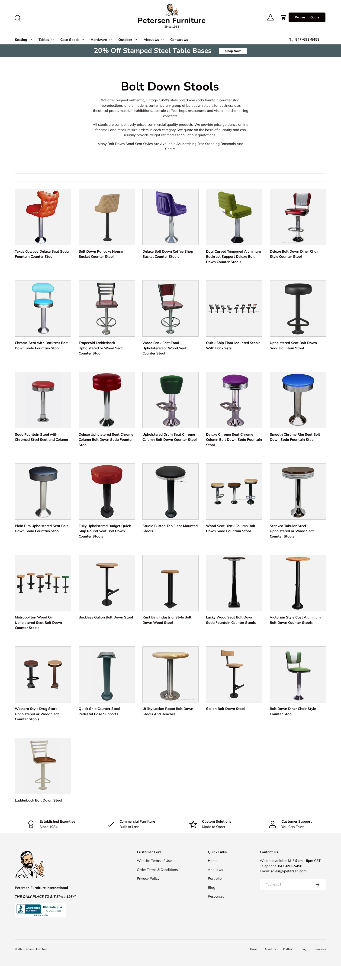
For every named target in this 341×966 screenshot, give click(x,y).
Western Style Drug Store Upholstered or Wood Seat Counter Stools (37, 713)
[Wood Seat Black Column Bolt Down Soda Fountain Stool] (234, 491)
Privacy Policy (148, 878)
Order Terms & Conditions (157, 869)
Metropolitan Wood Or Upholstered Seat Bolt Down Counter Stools (38, 622)
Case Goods (69, 39)
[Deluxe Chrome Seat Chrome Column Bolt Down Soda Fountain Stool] (234, 400)
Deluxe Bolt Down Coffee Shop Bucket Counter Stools (167, 254)
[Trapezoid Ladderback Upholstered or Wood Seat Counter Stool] (107, 308)
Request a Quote (307, 17)
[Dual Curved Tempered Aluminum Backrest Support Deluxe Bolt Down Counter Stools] (234, 217)
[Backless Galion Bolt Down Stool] (107, 583)
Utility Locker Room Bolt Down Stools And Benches (167, 711)
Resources (216, 896)
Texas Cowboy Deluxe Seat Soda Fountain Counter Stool (42, 254)
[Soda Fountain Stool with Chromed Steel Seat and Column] (43, 400)
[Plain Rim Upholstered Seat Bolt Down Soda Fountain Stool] (43, 491)
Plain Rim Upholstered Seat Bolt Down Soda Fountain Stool (41, 528)
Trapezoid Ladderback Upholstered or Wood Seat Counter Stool (101, 348)
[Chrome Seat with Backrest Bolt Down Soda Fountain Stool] (43, 308)
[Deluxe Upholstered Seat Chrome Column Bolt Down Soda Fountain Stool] (107, 400)
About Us (151, 39)
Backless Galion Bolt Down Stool (106, 617)
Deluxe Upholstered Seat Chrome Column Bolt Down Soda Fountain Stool (107, 439)
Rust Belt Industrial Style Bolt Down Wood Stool (166, 620)
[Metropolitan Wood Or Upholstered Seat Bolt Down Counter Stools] (43, 583)
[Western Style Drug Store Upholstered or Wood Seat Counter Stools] (43, 674)
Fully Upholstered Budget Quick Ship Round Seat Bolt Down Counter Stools (105, 531)
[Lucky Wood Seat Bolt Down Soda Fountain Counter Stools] (234, 583)
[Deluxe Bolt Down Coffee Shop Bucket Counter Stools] (170, 217)
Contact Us (179, 39)
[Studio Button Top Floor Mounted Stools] (170, 491)
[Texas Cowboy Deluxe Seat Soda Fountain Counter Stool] (43, 217)
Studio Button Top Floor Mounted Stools (170, 528)
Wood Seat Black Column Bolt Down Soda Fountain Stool (230, 528)
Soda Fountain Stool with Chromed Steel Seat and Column (41, 437)
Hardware (99, 39)
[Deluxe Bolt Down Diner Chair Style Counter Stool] (298, 217)
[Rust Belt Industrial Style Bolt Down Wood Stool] (170, 583)
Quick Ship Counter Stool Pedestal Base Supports (99, 711)
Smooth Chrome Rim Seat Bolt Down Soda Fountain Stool (295, 437)
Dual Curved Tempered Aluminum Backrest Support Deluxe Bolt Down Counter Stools (233, 256)
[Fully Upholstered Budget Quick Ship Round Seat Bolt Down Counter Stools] (107, 491)
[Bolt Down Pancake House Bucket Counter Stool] (107, 217)
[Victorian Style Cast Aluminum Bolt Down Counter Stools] (298, 583)
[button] (283, 17)
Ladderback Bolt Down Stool (38, 800)
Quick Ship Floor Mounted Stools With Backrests (233, 345)
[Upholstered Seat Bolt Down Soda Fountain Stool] (298, 308)
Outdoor (125, 39)
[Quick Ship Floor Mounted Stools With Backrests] (234, 308)
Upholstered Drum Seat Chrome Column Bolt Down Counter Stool (169, 437)
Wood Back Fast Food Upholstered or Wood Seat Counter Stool (164, 348)
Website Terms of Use (154, 860)
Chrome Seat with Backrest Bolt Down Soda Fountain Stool (41, 345)
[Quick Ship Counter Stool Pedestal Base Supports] (107, 674)
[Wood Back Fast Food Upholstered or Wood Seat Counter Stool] (170, 308)
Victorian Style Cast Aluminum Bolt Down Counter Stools (295, 620)
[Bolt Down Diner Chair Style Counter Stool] (298, 674)
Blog (211, 887)
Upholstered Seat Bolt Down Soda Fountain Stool (293, 345)
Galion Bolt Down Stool (225, 708)
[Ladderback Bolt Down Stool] (43, 766)
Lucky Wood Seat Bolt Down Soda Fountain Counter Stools (231, 620)
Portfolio (215, 878)
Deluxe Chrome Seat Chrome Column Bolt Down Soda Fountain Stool (234, 439)
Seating (21, 39)
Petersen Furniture (36, 949)
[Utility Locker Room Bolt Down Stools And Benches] (170, 674)
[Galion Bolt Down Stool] (234, 674)
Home (212, 860)
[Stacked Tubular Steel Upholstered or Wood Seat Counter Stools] (298, 491)
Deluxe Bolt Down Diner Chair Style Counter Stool (294, 254)
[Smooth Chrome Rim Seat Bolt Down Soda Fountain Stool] (298, 400)
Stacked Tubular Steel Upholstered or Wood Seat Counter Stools (292, 531)
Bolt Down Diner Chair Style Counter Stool (293, 711)
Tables (44, 39)
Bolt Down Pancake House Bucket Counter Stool (101, 254)
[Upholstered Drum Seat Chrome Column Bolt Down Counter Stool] (170, 400)
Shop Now (233, 51)
